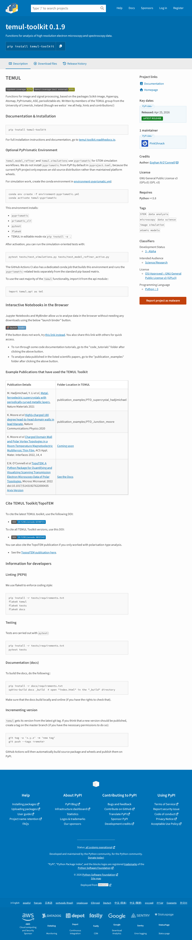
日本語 (48, 903)
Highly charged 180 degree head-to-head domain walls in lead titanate (30, 419)
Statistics (72, 814)
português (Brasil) (64, 903)
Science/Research (156, 263)
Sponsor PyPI (119, 819)
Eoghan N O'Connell (162, 163)
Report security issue (166, 809)
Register (178, 8)
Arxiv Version (15, 490)
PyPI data (147, 106)
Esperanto (172, 903)
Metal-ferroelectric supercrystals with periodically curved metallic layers (28, 397)
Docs (132, 8)
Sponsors (147, 8)
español (27, 903)
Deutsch (107, 903)
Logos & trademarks (72, 819)
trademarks (130, 864)
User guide (24, 814)
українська (82, 903)
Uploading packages (24, 809)
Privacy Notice (165, 819)
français (38, 903)
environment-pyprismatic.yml (92, 181)
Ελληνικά (95, 903)
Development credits (118, 824)
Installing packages (24, 804)
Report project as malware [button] (163, 301)
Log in (163, 8)
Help (119, 8)
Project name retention (24, 819)
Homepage (151, 90)
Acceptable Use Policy (164, 824)
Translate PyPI (118, 814)
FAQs (25, 824)
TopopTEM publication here (38, 552)
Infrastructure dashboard (71, 809)
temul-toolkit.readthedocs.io (97, 140)
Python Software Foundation (94, 868)
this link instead (55, 335)
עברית (160, 903)
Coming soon (65, 446)
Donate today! (96, 858)
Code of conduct (164, 814)
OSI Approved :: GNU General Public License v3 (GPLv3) (163, 276)
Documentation (154, 84)
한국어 (183, 903)
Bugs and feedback (119, 804)
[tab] (18, 63)
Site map (96, 878)
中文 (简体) (120, 903)
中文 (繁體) (136, 903)
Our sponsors (72, 824)
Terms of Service (164, 804)
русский (149, 903)
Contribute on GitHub (117, 809)
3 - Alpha (150, 251)
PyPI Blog (71, 804)
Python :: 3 (151, 289)
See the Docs (65, 477)
